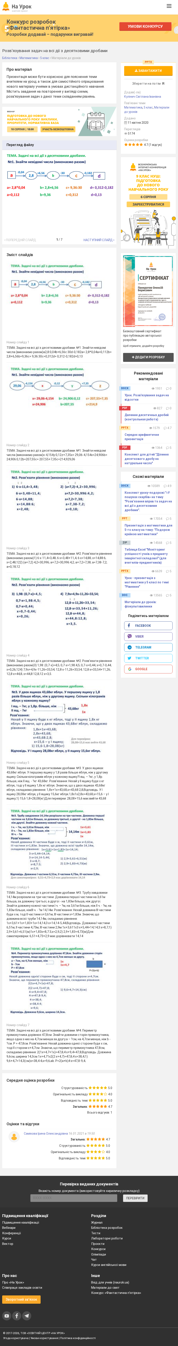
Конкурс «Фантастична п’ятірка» (116, 1293)
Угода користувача (15, 1338)
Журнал (96, 1222)
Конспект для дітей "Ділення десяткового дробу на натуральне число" (147, 459)
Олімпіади (98, 1254)
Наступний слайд (98, 240)
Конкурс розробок (38, 24)
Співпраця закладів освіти (22, 1288)
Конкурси (98, 1249)
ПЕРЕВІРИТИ (135, 1198)
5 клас (148, 107)
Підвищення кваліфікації (20, 1222)
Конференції (11, 1233)
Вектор (7, 1244)
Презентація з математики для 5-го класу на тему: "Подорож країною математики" (148, 530)
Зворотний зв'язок (21, 1299)
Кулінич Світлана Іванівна (142, 96)
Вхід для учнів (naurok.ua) (110, 1282)
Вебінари (8, 1228)
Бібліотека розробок (107, 1228)
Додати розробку (149, 357)
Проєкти (97, 1244)
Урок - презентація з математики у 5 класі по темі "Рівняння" (147, 582)
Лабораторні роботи (107, 1238)
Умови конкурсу (145, 26)
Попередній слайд (20, 240)
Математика (133, 107)
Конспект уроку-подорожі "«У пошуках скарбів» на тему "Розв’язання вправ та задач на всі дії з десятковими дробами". (148, 501)
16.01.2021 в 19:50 (82, 1133)
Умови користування (44, 1338)
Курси (6, 1238)
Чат (94, 1260)
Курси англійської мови (108, 1265)
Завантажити (150, 70)
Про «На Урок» (13, 1282)
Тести (95, 1233)
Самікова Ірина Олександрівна (46, 1133)
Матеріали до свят (105, 1288)
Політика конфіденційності (78, 1338)
